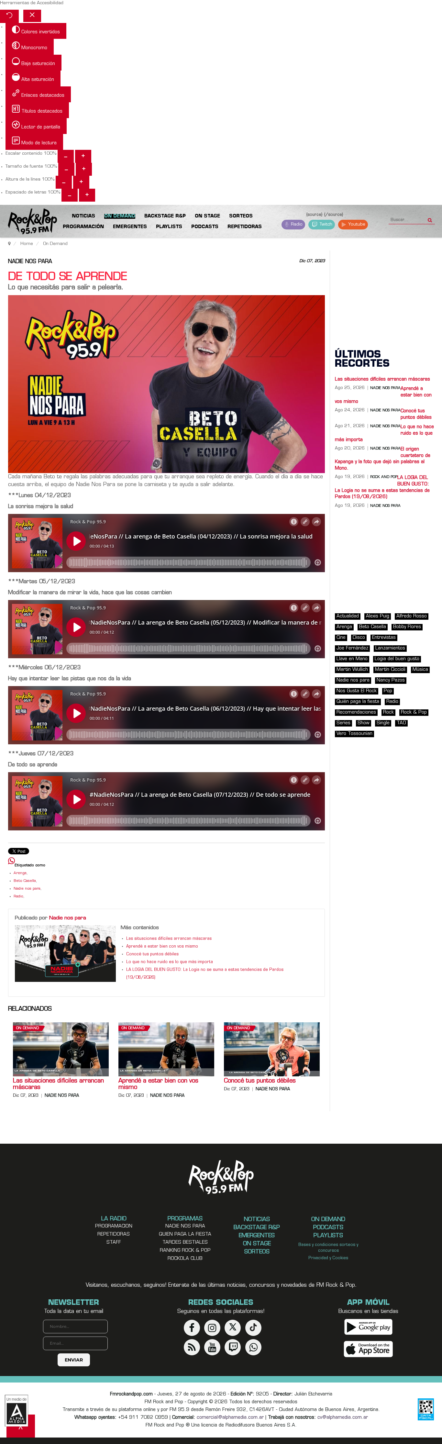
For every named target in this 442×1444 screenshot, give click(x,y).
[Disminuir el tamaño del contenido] (66, 156)
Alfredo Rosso (411, 616)
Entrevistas (384, 637)
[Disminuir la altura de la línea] (64, 182)
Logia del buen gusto (397, 659)
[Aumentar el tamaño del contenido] (83, 156)
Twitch (325, 224)
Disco (359, 637)
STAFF (113, 1242)
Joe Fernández (352, 648)
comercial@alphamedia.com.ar (230, 1417)
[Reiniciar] (9, 16)
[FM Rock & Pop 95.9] (26, 222)
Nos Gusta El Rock (357, 691)
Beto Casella (25, 881)
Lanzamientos (390, 648)
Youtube (356, 224)
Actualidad (348, 616)
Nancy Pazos (391, 680)
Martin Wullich (352, 669)
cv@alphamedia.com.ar (342, 1417)
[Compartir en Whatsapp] (11, 862)
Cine (341, 637)
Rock (388, 712)
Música (420, 669)
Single (383, 723)
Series (343, 723)
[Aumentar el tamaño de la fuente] (84, 169)
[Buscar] (430, 218)
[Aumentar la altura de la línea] (81, 182)
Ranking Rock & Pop (185, 1250)
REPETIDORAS (113, 1234)
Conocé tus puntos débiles (152, 954)
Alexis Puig (377, 616)
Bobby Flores (407, 627)
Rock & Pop (414, 712)
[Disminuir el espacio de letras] (69, 195)
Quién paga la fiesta (358, 701)
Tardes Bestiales (185, 1242)
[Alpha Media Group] (16, 1411)
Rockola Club (185, 1258)
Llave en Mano (352, 659)
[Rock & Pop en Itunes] (368, 1349)
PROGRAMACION (113, 1226)
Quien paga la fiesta (185, 1234)
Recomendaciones (356, 712)
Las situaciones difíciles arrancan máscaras (169, 939)
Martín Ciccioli (390, 669)
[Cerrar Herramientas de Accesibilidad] (32, 16)
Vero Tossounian (354, 733)
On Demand (27, 1028)
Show (364, 723)
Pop (388, 691)
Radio (296, 224)
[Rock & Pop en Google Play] (368, 1327)
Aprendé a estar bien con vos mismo (162, 947)
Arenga (20, 873)
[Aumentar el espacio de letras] (87, 195)
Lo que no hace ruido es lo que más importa (169, 962)
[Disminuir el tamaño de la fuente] (66, 169)
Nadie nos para (30, 261)
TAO (401, 723)
